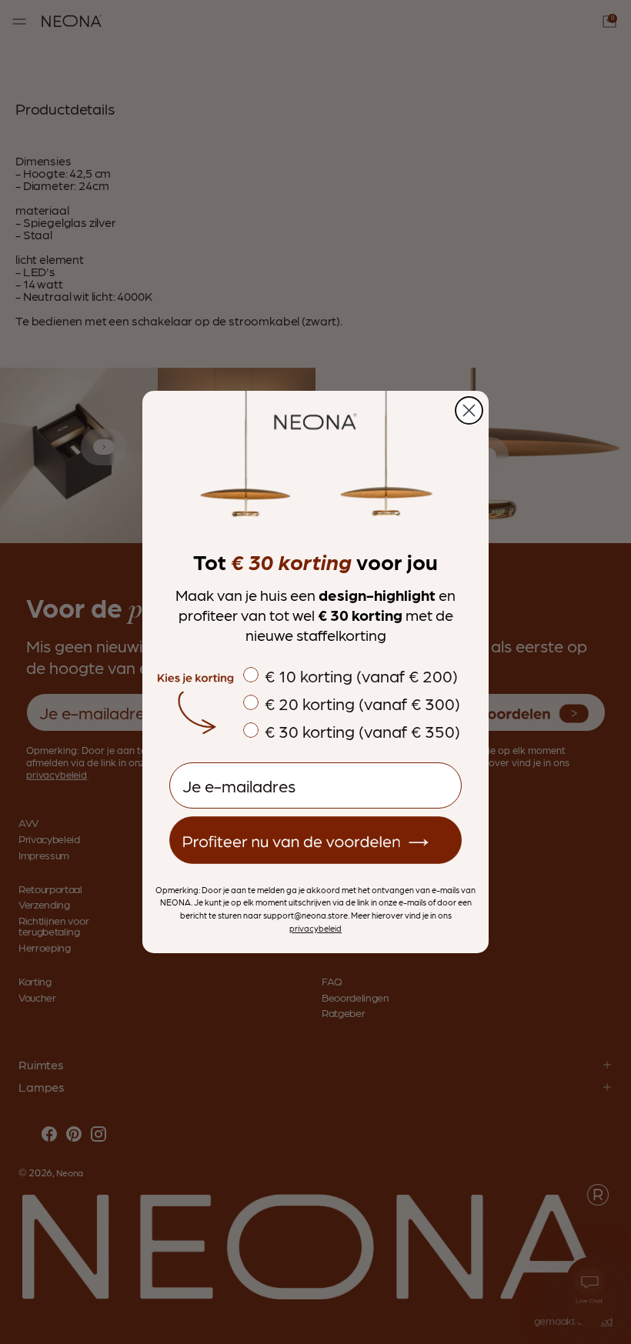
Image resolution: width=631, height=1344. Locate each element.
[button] (315, 840)
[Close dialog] (469, 410)
